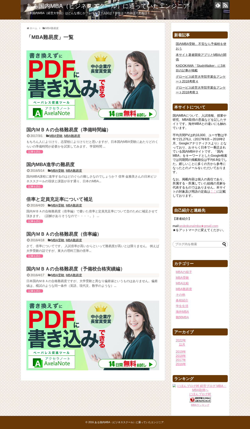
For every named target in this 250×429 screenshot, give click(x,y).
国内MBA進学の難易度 (50, 164)
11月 (182, 344)
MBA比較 (182, 283)
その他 (180, 294)
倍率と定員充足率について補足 (59, 199)
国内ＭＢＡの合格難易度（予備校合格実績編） (75, 268)
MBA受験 (55, 136)
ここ (213, 191)
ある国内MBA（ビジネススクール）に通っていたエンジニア (107, 6)
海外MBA (182, 311)
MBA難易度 (72, 136)
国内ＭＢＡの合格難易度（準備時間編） (68, 129)
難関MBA (182, 317)
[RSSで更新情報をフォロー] (225, 5)
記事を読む (34, 151)
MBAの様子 (184, 272)
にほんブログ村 (200, 394)
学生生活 (182, 306)
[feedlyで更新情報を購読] (218, 5)
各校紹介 (182, 300)
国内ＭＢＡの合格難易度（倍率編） (64, 234)
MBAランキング (200, 405)
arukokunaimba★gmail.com (198, 226)
